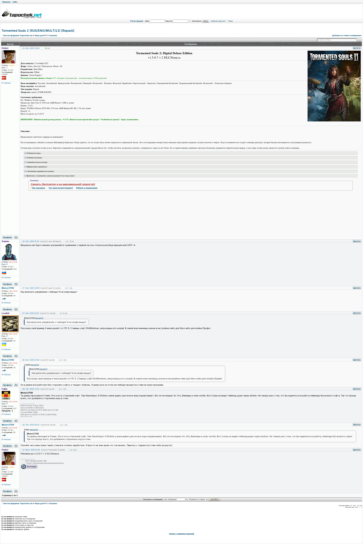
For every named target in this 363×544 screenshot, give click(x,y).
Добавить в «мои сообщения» (347, 35)
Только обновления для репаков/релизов (45, 463)
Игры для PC (41, 35)
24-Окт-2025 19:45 (30, 48)
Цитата (356, 48)
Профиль (7, 237)
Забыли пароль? (218, 21)
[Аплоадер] (29, 468)
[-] (67, 241)
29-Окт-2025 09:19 (30, 425)
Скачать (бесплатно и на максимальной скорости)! (63, 184)
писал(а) (39, 318)
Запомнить (196, 21)
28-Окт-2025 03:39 (30, 360)
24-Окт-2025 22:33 (30, 241)
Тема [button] (230, 21)
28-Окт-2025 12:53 (30, 389)
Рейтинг (7, 83)
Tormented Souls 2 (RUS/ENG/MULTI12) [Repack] (38, 30)
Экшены (53, 35)
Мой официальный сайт (36, 461)
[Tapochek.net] (21, 12)
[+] (49, 48)
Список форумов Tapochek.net (18, 35)
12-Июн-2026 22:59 (31, 450)
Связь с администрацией (181, 534)
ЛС (16, 237)
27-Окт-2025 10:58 (30, 288)
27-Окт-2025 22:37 (30, 313)
